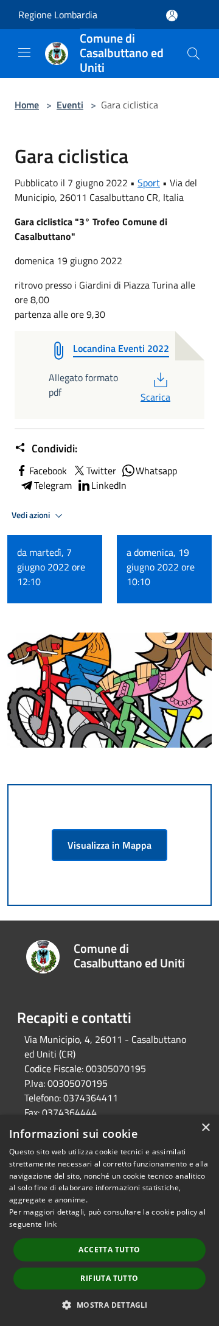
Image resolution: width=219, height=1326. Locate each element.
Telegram (53, 485)
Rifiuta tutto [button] (109, 1278)
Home (27, 104)
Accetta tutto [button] (109, 1249)
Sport (148, 182)
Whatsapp (156, 470)
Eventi (70, 104)
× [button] (205, 1127)
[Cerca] (193, 53)
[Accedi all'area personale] (172, 15)
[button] (109, 1304)
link (50, 1224)
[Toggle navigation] (24, 52)
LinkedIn (109, 485)
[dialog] (109, 1220)
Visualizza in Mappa (109, 845)
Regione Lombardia (57, 14)
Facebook (48, 470)
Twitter (101, 470)
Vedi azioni (32, 515)
